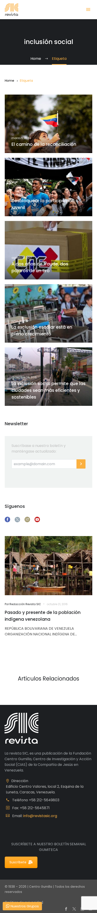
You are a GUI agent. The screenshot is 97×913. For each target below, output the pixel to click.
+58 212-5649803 (44, 800)
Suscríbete (17, 862)
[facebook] (7, 519)
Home (9, 80)
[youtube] (37, 519)
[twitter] (17, 519)
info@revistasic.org (40, 815)
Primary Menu (88, 9)
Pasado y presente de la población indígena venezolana (43, 615)
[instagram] (27, 519)
